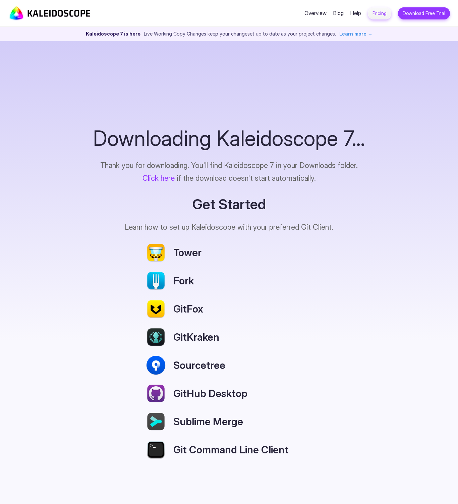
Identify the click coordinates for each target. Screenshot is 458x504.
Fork (183, 281)
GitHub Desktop (210, 393)
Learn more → (356, 34)
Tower (187, 252)
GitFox (188, 309)
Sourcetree (199, 365)
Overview (315, 13)
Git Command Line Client (231, 450)
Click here (158, 178)
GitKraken (196, 337)
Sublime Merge (208, 421)
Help (355, 13)
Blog (338, 13)
